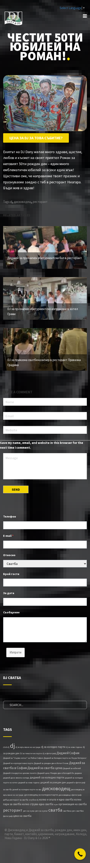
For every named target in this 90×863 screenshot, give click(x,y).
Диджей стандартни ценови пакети (20, 773)
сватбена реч (69, 811)
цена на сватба (22, 816)
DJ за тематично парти (31, 753)
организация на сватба (72, 804)
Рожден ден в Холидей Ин (62, 773)
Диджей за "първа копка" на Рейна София (23, 758)
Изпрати (15, 652)
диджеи (78, 773)
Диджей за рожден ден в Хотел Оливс (51, 763)
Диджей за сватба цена (44, 768)
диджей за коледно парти (47, 777)
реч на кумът (41, 811)
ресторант (40, 202)
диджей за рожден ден (53, 782)
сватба (55, 810)
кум (56, 804)
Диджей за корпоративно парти (18, 763)
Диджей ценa (43, 773)
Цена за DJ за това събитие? (36, 138)
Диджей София (68, 753)
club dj (6, 747)
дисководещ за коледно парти (41, 794)
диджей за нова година (29, 782)
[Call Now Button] (80, 854)
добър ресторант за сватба (15, 799)
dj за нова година (74, 747)
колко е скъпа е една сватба (56, 799)
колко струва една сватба (37, 804)
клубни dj (34, 799)
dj (11, 202)
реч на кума (29, 811)
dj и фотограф (49, 753)
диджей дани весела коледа (16, 777)
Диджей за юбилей (72, 768)
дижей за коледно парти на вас (26, 789)
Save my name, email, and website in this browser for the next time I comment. (41, 445)
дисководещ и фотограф (70, 795)
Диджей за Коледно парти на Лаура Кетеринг (65, 758)
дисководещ (22, 202)
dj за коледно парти (53, 747)
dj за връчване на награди (27, 747)
